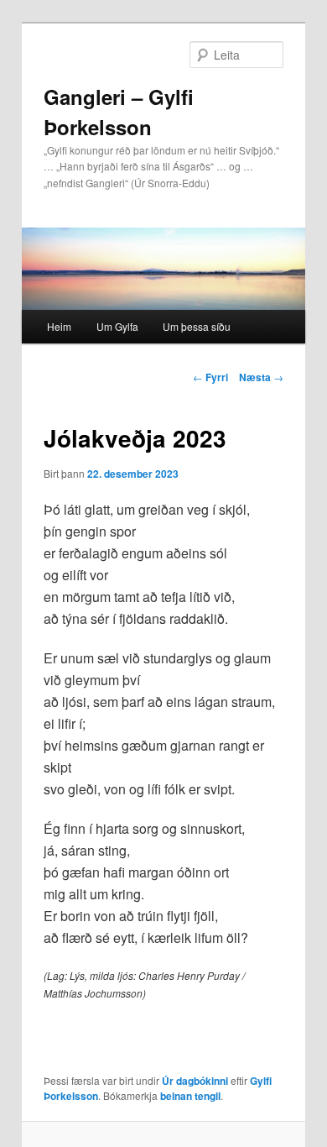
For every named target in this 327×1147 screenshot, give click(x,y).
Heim (59, 326)
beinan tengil (190, 1095)
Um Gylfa (117, 326)
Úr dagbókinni (195, 1080)
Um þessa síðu (197, 326)
